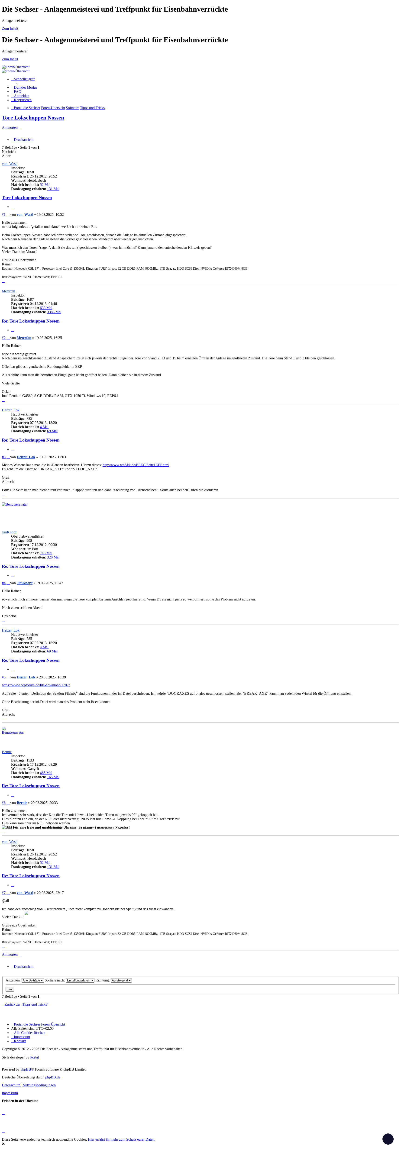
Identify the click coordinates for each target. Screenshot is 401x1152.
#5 (4, 677)
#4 (4, 583)
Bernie (7, 752)
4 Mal (44, 427)
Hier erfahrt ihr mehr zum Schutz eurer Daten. (121, 1139)
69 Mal (52, 431)
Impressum (10, 1093)
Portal (34, 1057)
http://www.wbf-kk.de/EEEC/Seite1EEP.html (136, 465)
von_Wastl (9, 164)
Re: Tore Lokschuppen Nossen (31, 321)
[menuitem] (16, 92)
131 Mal (53, 189)
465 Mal (46, 773)
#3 (4, 457)
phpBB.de (52, 1077)
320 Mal (53, 557)
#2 (4, 338)
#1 (4, 214)
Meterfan (8, 291)
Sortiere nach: (55, 980)
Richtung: (103, 980)
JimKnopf (9, 532)
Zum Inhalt (10, 28)
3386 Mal (54, 312)
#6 (4, 803)
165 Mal (53, 777)
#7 (4, 893)
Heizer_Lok (10, 410)
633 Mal (46, 308)
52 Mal (45, 185)
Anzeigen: (14, 980)
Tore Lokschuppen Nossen (33, 118)
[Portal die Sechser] (162, 67)
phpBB (25, 1069)
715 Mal (46, 553)
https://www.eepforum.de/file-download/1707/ (36, 685)
